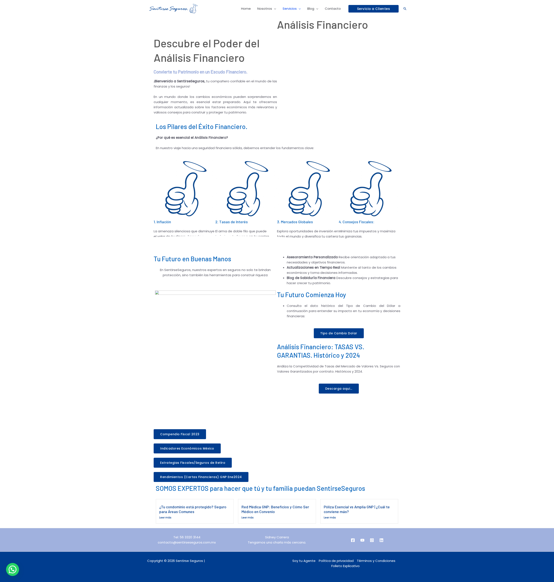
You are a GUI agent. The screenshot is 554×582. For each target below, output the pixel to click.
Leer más (165, 517)
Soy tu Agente (304, 560)
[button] (373, 9)
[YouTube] (362, 540)
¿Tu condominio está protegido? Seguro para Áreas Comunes (192, 509)
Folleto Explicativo (345, 566)
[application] (274, 8)
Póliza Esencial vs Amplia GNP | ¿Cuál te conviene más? (357, 509)
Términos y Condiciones (376, 560)
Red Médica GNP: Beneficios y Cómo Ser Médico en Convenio (275, 509)
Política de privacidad (336, 560)
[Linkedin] (381, 540)
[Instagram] (372, 540)
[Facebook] (353, 540)
